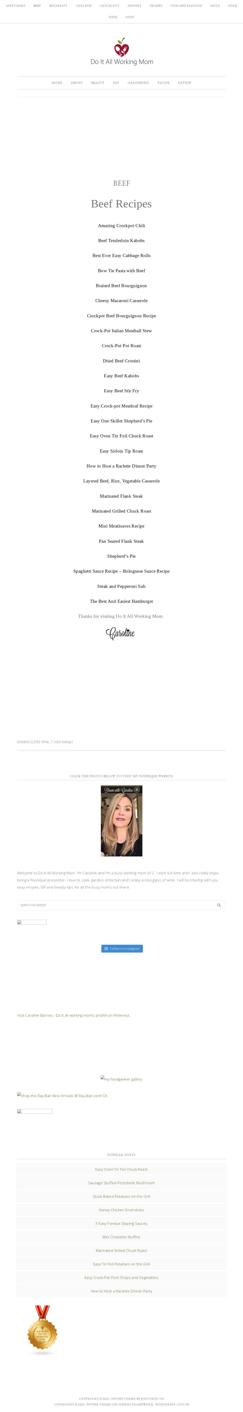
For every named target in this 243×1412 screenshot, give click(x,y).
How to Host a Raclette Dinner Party (121, 465)
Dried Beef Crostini (121, 360)
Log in (183, 1404)
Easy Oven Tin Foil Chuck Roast (121, 435)
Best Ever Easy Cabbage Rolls (121, 255)
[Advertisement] (121, 137)
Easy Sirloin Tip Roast (121, 451)
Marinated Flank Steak (121, 496)
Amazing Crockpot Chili (121, 225)
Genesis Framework (135, 1404)
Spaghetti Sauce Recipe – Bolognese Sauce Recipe (121, 571)
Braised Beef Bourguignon (121, 285)
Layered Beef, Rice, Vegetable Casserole (121, 480)
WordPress (165, 1404)
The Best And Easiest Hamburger (121, 601)
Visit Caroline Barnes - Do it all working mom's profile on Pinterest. (74, 1015)
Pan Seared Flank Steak (121, 541)
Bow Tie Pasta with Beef (121, 270)
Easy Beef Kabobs (121, 375)
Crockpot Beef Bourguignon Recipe (121, 315)
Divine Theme (99, 1404)
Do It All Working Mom (121, 53)
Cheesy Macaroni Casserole (121, 300)
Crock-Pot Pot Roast (121, 345)
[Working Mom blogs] (42, 1354)
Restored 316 (152, 1399)
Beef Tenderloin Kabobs (121, 240)
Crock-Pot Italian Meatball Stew (121, 330)
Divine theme (123, 1399)
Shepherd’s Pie (121, 556)
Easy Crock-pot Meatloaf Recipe (122, 405)
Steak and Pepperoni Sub (121, 586)
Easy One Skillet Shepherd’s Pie (121, 420)
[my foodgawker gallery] (121, 1079)
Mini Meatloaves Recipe (121, 526)
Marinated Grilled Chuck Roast (121, 511)
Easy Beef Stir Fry (121, 390)
